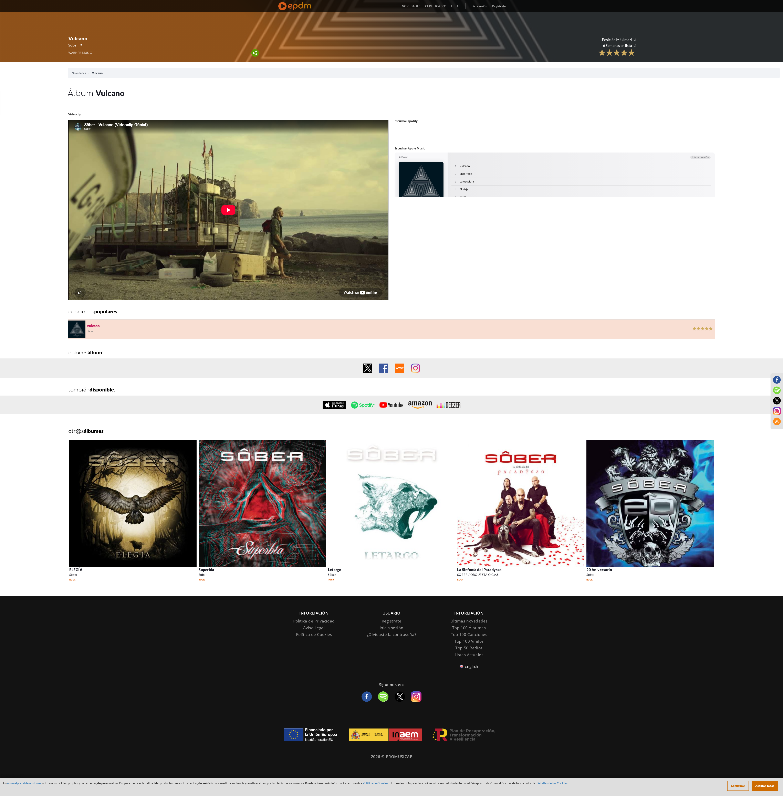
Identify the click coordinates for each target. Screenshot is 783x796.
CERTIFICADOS (436, 6)
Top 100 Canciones (469, 634)
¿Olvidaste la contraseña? (391, 634)
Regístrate (499, 6)
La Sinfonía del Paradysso (479, 569)
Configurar (738, 785)
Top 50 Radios (468, 648)
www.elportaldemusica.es (24, 783)
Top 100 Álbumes (469, 627)
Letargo (334, 569)
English (471, 666)
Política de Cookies (314, 634)
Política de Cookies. (376, 783)
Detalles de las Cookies (552, 783)
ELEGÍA (75, 569)
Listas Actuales (469, 654)
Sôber (73, 45)
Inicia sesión (479, 6)
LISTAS (455, 6)
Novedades (79, 73)
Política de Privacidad (314, 621)
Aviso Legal (314, 627)
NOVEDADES (411, 6)
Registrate (391, 621)
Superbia (206, 569)
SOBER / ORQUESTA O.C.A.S (478, 574)
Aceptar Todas (764, 785)
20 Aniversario (599, 569)
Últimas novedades (469, 621)
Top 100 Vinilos (469, 641)
